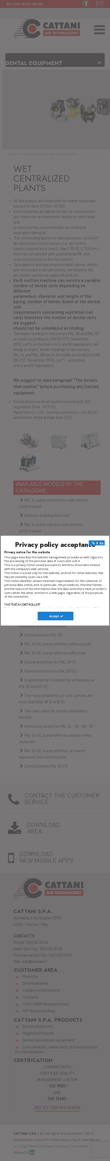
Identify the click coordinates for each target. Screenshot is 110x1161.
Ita (101, 543)
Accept (54, 616)
